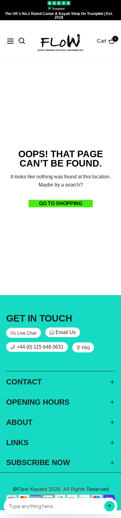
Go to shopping (60, 203)
